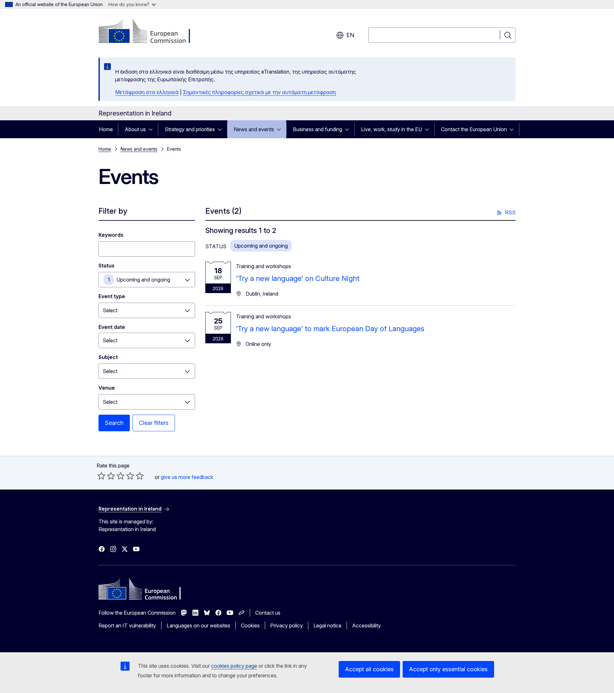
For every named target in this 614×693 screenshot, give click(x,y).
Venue (106, 388)
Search (114, 422)
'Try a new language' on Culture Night (297, 278)
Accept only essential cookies (448, 669)
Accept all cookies (369, 669)
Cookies (250, 625)
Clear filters (154, 422)
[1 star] (101, 476)
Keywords (110, 235)
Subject (108, 357)
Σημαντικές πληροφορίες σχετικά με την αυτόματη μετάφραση (259, 92)
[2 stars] (106, 476)
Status (106, 265)
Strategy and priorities (190, 129)
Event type (111, 296)
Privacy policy (286, 625)
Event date (111, 327)
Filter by (112, 211)
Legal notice (327, 625)
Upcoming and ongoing (143, 279)
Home (106, 129)
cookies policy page (234, 666)
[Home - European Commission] (150, 32)
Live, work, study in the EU (391, 129)
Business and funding (317, 129)
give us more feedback (187, 477)
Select (110, 310)
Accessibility (366, 625)
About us (135, 129)
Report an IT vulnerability (127, 625)
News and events (254, 129)
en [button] (350, 35)
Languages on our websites (198, 625)
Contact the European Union (474, 129)
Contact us (267, 612)
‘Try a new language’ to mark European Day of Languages (330, 328)
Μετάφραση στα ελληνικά (147, 92)
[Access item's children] (152, 129)
